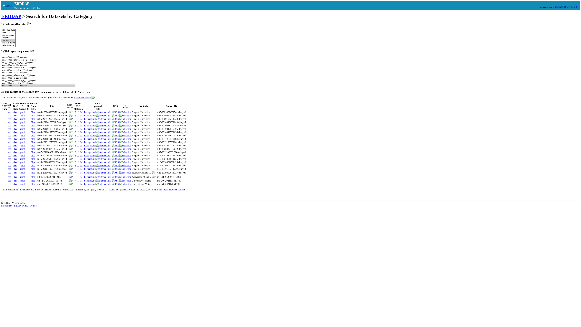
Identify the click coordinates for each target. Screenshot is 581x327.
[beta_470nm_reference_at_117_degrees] (38, 60)
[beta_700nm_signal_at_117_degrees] (38, 83)
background (90, 112)
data (15, 112)
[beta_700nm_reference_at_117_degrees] (38, 80)
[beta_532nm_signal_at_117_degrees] (38, 70)
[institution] (8, 32)
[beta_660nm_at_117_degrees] (38, 73)
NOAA (558, 7)
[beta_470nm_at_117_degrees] (38, 57)
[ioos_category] (8, 35)
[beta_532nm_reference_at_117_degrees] (38, 67)
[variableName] (8, 45)
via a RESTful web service (172, 189)
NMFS (563, 7)
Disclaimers (6, 205)
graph (22, 112)
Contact (33, 205)
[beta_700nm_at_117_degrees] (38, 78)
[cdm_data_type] (8, 30)
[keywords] (8, 37)
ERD (576, 7)
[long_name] (8, 40)
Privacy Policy (21, 205)
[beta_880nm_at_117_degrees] (38, 85)
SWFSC (570, 7)
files (33, 112)
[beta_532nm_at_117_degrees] (38, 65)
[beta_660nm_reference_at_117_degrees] (38, 75)
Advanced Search (82, 97)
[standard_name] (8, 43)
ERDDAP (11, 16)
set (9, 112)
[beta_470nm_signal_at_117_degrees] (38, 62)
